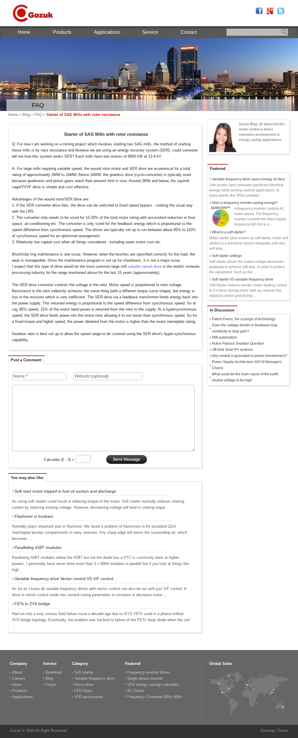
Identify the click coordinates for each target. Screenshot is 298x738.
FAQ (38, 114)
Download (53, 672)
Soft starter (83, 672)
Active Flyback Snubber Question (238, 343)
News (17, 684)
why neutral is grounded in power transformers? (249, 356)
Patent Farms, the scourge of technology (243, 319)
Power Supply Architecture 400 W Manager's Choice (247, 365)
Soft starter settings (227, 256)
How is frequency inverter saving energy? (244, 203)
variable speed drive (145, 266)
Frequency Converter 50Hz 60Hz (154, 697)
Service (150, 32)
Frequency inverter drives (148, 672)
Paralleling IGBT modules (38, 547)
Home (24, 32)
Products (62, 32)
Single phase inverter (145, 678)
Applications (107, 32)
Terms (283, 730)
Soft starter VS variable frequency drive (242, 279)
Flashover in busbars (34, 516)
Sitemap (267, 730)
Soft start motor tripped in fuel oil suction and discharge (65, 491)
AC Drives (135, 690)
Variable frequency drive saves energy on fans (248, 179)
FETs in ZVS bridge (32, 603)
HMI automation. (225, 337)
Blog (26, 114)
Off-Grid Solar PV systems (232, 350)
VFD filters (83, 690)
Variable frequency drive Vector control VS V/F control (64, 578)
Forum (50, 684)
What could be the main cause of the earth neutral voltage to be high (245, 377)
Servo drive (83, 684)
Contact (189, 32)
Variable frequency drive (94, 678)
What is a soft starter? (229, 232)
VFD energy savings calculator (153, 684)
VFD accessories (88, 697)
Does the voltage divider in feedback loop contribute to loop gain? (244, 328)
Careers (18, 678)
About (17, 672)
